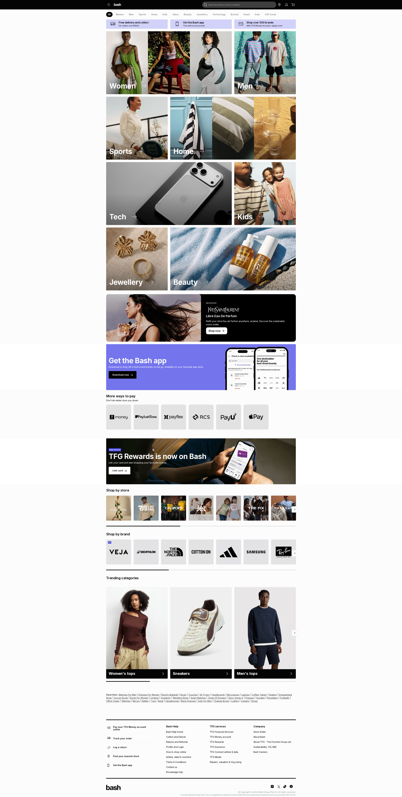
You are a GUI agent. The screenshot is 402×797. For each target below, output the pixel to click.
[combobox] (239, 5)
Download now (120, 374)
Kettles (145, 701)
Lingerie (154, 698)
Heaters (273, 694)
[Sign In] (286, 5)
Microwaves (233, 694)
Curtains (245, 701)
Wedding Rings (180, 698)
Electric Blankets (169, 694)
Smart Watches (198, 698)
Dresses (249, 698)
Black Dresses (188, 701)
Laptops (245, 694)
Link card (117, 470)
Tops (153, 701)
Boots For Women (139, 698)
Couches (193, 694)
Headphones (172, 701)
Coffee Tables (259, 694)
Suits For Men (205, 701)
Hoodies (260, 698)
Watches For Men (127, 694)
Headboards (218, 694)
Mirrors (136, 701)
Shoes (254, 701)
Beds (160, 701)
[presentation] (109, 14)
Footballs (284, 698)
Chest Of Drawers (217, 698)
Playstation (272, 698)
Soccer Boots (121, 698)
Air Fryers (205, 694)
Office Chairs (113, 701)
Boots (183, 694)
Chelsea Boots (221, 701)
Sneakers (166, 698)
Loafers (235, 701)
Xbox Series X (235, 698)
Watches (126, 701)
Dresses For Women (149, 694)
